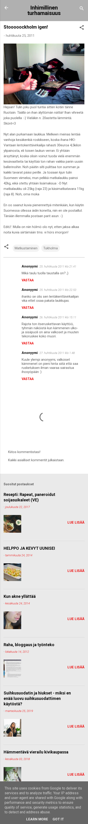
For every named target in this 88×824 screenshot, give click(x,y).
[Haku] (81, 9)
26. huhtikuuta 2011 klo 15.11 (57, 317)
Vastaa (28, 280)
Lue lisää (75, 522)
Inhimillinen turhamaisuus (44, 10)
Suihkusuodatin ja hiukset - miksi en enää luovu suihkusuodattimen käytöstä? (37, 698)
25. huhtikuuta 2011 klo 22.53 (57, 290)
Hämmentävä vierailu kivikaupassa (36, 752)
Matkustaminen (26, 248)
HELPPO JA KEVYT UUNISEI (29, 548)
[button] (81, 28)
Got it (58, 819)
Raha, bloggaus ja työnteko (29, 644)
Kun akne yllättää (20, 596)
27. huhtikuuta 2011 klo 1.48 (57, 353)
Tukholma (50, 248)
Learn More (37, 819)
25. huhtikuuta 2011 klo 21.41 (57, 266)
